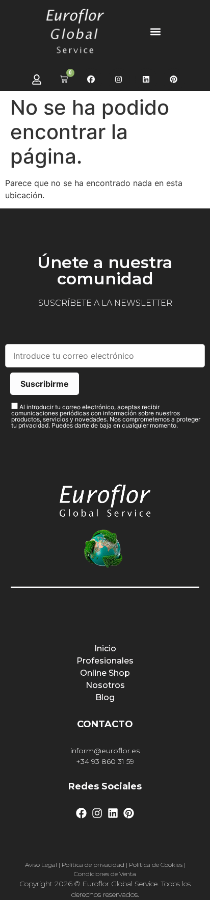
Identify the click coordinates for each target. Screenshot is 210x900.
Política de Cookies (155, 864)
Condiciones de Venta (105, 874)
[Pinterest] (174, 79)
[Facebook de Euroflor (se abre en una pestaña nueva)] (91, 79)
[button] (155, 31)
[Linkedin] (146, 79)
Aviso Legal (41, 864)
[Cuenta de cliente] (36, 79)
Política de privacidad (93, 864)
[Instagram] (119, 79)
